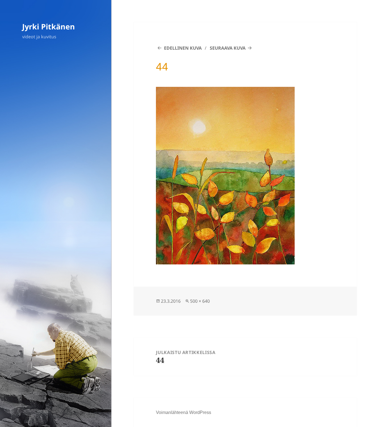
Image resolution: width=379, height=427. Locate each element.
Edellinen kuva (183, 48)
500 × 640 (200, 301)
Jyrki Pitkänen (48, 26)
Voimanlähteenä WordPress (183, 412)
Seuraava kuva (228, 48)
